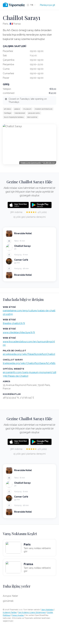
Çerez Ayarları (18, 615)
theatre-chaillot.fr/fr (14, 323)
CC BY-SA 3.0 (49, 163)
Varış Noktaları (47, 609)
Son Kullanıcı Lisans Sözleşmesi (32, 612)
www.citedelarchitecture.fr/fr (19, 332)
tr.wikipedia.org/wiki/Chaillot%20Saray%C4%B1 (29, 363)
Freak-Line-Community (31, 163)
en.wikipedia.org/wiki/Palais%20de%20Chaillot (29, 354)
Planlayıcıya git (47, 5)
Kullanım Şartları (10, 612)
